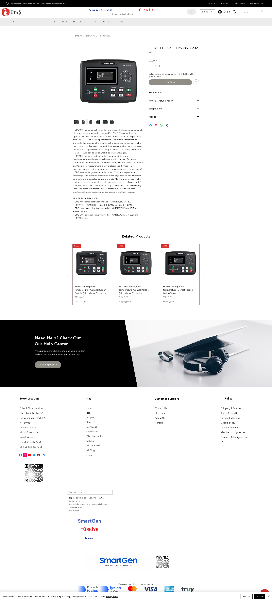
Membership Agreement (233, 432)
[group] (136, 274)
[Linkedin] (43, 455)
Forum (89, 454)
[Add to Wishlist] (196, 82)
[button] (207, 12)
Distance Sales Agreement (234, 437)
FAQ (223, 442)
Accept (260, 596)
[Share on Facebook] (150, 125)
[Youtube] (29, 455)
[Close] (268, 596)
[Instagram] (25, 455)
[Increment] (160, 65)
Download (91, 426)
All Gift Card (93, 445)
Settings (246, 596)
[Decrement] (151, 65)
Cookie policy (228, 422)
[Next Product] (203, 274)
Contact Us (161, 408)
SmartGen (91, 422)
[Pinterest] (38, 455)
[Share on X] (166, 125)
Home (76, 35)
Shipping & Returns (231, 408)
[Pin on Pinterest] (156, 125)
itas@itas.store (30, 432)
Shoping (90, 417)
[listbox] (207, 12)
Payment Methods (230, 417)
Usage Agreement (230, 427)
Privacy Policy (112, 596)
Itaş (88, 412)
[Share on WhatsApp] (161, 125)
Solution (90, 440)
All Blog (90, 450)
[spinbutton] (155, 65)
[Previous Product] (68, 274)
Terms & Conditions (231, 413)
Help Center (161, 413)
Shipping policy (80, 301)
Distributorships (94, 436)
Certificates (92, 431)
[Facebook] (20, 455)
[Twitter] (34, 455)
